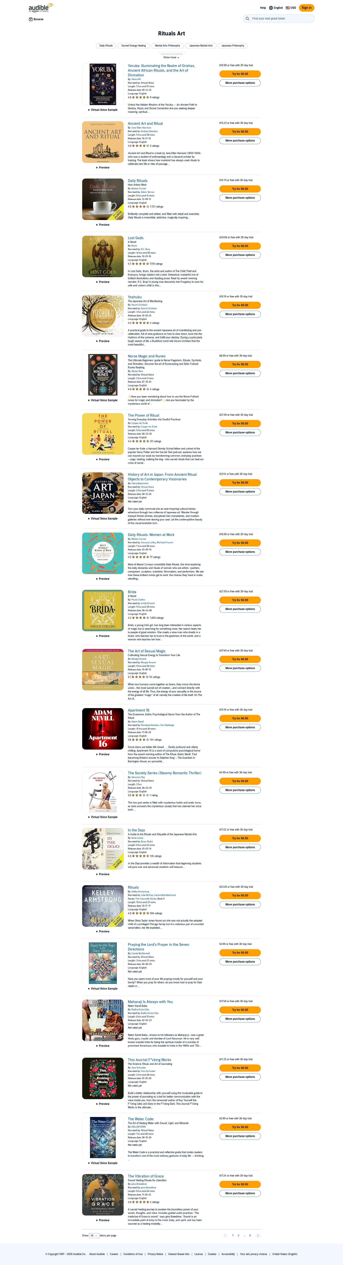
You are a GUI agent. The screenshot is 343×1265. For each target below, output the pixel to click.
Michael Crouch (165, 542)
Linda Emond (148, 603)
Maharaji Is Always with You (150, 1002)
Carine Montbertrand (165, 895)
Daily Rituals (138, 181)
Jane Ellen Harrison (141, 127)
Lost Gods (135, 238)
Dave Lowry (137, 838)
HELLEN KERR (138, 1126)
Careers (114, 1254)
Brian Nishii (147, 841)
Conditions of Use (133, 1254)
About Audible (97, 1254)
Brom (134, 245)
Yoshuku (135, 297)
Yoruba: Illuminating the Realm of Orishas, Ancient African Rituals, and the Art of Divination (161, 70)
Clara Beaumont (139, 483)
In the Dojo (136, 830)
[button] (106, 45)
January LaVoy (148, 542)
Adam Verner (148, 192)
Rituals (133, 887)
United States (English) (284, 1254)
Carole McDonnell (140, 953)
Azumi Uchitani (139, 304)
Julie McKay (147, 895)
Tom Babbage (167, 725)
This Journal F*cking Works (149, 1060)
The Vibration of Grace (146, 1176)
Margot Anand (138, 659)
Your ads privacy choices (253, 1254)
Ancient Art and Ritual (145, 124)
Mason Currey (138, 188)
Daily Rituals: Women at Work (151, 535)
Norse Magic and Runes (147, 356)
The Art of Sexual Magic (147, 651)
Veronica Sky (138, 777)
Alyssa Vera (137, 371)
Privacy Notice (155, 1254)
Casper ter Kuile (139, 423)
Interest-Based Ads (178, 1254)
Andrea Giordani (149, 131)
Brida (132, 592)
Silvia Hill (136, 79)
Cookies (212, 1254)
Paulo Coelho (138, 599)
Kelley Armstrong (140, 891)
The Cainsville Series (145, 898)
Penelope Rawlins (150, 725)
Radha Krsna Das (140, 1009)
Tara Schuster (138, 1067)
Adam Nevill (137, 721)
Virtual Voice (147, 487)
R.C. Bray (145, 249)
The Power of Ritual (143, 415)
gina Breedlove (139, 1184)
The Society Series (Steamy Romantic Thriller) (165, 773)
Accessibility (228, 1254)
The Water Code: (141, 1119)
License (199, 1254)
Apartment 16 (139, 710)
